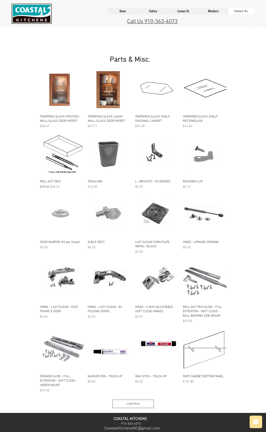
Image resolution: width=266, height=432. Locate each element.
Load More (133, 403)
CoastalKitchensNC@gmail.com (132, 428)
